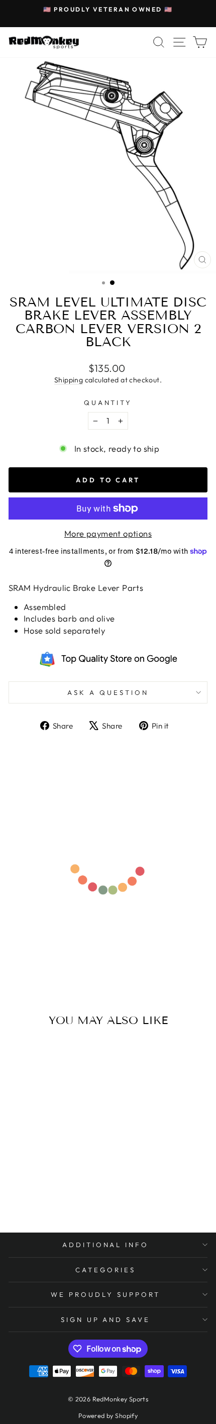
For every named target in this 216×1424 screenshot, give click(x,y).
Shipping (68, 379)
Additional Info (105, 1245)
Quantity (108, 402)
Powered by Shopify (108, 1415)
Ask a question (108, 692)
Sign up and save (106, 1319)
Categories (105, 1270)
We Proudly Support (105, 1294)
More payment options (108, 533)
